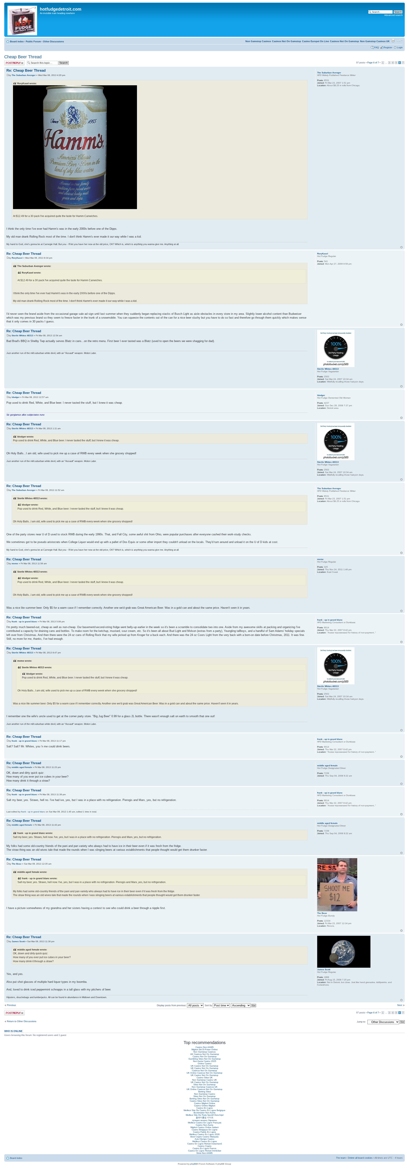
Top (401, 247)
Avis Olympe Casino (204, 1139)
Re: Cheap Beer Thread (26, 70)
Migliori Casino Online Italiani (204, 1127)
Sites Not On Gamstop (204, 1084)
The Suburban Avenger (24, 75)
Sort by (209, 1005)
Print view (393, 41)
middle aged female (22, 767)
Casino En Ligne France (204, 1148)
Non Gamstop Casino (204, 1094)
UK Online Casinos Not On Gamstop (204, 1073)
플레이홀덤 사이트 (204, 1117)
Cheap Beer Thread (23, 56)
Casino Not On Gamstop (205, 1056)
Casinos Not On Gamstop (344, 41)
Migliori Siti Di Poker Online (205, 1049)
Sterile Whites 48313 (22, 335)
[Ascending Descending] (243, 1005)
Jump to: (361, 1021)
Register (388, 47)
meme (15, 563)
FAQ (376, 47)
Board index (17, 41)
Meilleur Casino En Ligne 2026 (204, 1134)
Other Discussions (53, 41)
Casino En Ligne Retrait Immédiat (204, 1151)
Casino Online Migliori (204, 1105)
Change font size (399, 41)
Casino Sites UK (205, 1077)
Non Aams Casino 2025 (204, 1061)
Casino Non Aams (204, 1125)
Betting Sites (204, 1091)
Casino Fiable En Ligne (204, 1132)
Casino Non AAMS (205, 1047)
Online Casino (205, 1063)
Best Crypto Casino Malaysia (204, 1136)
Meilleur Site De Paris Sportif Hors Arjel (204, 1115)
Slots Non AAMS (204, 1153)
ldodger (16, 397)
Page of (373, 62)
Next (399, 1005)
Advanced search (393, 15)
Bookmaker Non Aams (204, 1112)
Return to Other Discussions (21, 1021)
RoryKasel (17, 258)
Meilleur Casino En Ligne (204, 1141)
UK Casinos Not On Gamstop (204, 1054)
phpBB (193, 1164)
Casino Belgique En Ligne (204, 1129)
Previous (11, 1005)
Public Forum (33, 41)
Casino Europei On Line (315, 41)
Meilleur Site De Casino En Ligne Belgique (204, 1110)
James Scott (18, 941)
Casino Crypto (205, 1146)
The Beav (17, 864)
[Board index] (22, 20)
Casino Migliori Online (204, 1103)
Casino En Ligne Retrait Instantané (204, 1144)
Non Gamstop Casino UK (204, 1080)
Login (400, 47)
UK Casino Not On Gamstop (204, 1066)
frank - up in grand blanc (24, 621)
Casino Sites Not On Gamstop (204, 1101)
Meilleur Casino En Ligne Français (204, 1122)
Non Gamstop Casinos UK (375, 41)
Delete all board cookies (360, 1158)
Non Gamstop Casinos (258, 41)
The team (341, 1158)
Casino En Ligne (204, 1108)
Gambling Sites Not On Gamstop (205, 1059)
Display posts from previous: (172, 1005)
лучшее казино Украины (204, 1120)
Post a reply (10, 61)
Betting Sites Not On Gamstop (204, 1098)
